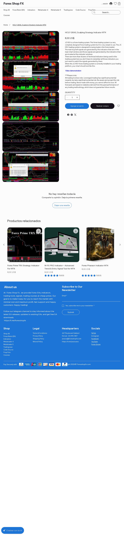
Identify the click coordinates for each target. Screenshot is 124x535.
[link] (54, 275)
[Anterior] (3, 244)
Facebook (95, 339)
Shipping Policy (38, 339)
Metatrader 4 (9, 342)
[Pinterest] (71, 114)
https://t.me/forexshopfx (15, 320)
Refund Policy (38, 342)
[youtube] (65, 113)
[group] (61, 252)
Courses (7, 355)
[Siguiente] (120, 244)
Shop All (7, 334)
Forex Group (96, 344)
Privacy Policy (38, 336)
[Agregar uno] (77, 97)
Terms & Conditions (40, 333)
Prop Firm (7, 352)
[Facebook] (68, 114)
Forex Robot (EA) (10, 336)
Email (64, 296)
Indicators (7, 339)
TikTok (93, 333)
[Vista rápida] (24, 244)
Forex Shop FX (14, 3)
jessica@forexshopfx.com (71, 339)
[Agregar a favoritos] (119, 105)
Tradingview (8, 347)
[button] (119, 3)
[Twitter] (75, 114)
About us (10, 287)
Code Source (8, 350)
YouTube (94, 342)
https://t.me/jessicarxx (70, 342)
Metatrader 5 (8, 344)
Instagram (95, 336)
